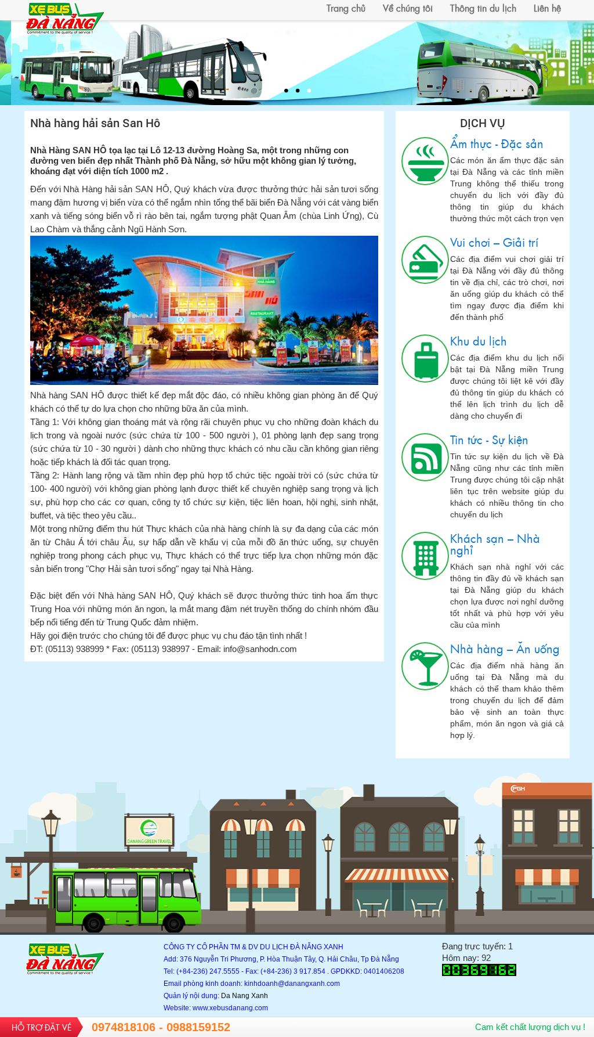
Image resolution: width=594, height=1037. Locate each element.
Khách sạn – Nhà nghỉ (425, 556)
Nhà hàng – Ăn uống (425, 666)
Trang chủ (346, 8)
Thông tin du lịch (483, 8)
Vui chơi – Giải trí (425, 260)
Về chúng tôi (408, 8)
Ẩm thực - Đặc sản (425, 161)
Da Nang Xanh (244, 996)
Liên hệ (547, 8)
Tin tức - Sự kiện (425, 457)
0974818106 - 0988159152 (161, 1027)
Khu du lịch (425, 358)
